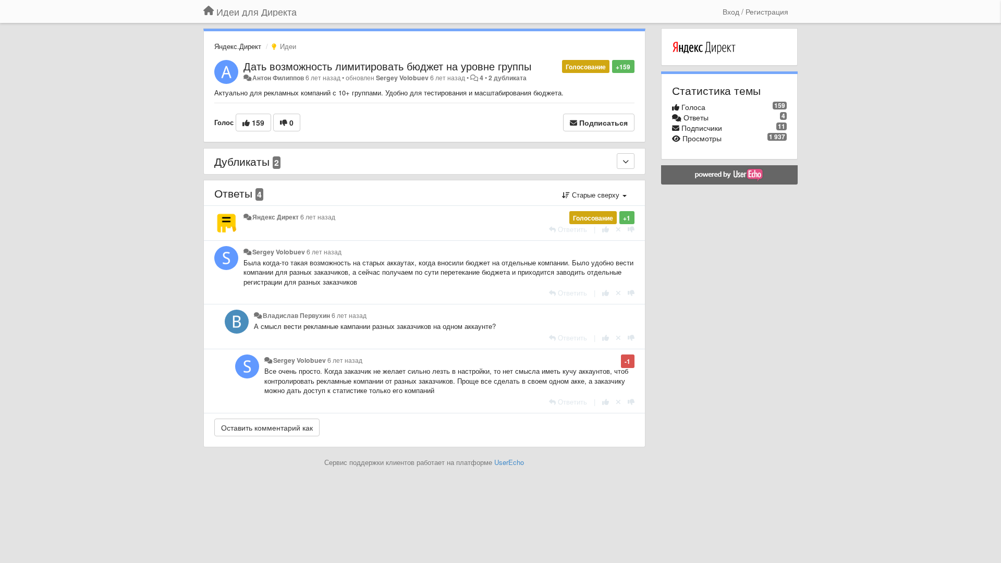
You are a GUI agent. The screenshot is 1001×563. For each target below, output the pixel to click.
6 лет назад (317, 217)
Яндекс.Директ (237, 46)
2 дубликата (508, 77)
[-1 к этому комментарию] (631, 229)
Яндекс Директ (275, 217)
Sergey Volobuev (402, 77)
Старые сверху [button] (595, 195)
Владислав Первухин (296, 315)
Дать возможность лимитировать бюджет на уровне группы (387, 66)
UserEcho (509, 462)
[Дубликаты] (625, 161)
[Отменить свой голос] (618, 229)
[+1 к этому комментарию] (605, 229)
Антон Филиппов (278, 77)
